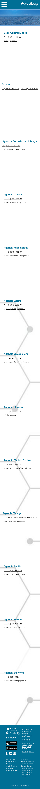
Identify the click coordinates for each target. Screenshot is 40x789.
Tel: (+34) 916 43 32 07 (13, 252)
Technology (9, 768)
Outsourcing (9, 764)
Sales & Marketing (11, 766)
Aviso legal (24, 759)
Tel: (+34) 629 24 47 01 (13, 412)
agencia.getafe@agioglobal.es (14, 309)
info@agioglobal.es (10, 41)
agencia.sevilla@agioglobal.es (14, 575)
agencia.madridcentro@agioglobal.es (17, 468)
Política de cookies (27, 768)
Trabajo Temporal (11, 761)
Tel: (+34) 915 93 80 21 (13, 465)
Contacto (24, 777)
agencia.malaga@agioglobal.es (14, 521)
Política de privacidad (27, 761)
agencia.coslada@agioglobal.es (15, 203)
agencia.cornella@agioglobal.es (13, 150)
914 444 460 (26, 740)
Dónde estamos (26, 775)
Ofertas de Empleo (11, 771)
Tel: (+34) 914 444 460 (12, 37)
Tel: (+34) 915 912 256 (29, 89)
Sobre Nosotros (10, 759)
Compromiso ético (26, 766)
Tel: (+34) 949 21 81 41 (13, 358)
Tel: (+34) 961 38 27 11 (13, 677)
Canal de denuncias (27, 764)
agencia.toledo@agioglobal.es (14, 628)
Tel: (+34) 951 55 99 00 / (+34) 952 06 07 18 (20, 518)
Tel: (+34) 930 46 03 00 (11, 146)
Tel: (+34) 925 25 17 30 (13, 624)
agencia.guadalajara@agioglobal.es (16, 362)
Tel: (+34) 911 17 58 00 (13, 199)
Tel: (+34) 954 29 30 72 (13, 571)
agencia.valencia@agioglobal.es (15, 681)
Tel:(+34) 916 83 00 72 (10, 89)
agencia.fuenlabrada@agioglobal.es (16, 256)
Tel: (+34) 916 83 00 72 (13, 305)
